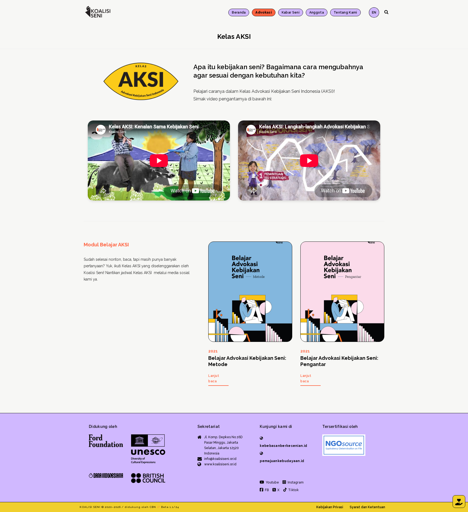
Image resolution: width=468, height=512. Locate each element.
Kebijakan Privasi (329, 507)
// (158, 506)
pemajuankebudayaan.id (282, 461)
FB (266, 490)
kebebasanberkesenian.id (283, 446)
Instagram (295, 482)
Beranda (239, 12)
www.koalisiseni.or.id (220, 464)
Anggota (316, 12)
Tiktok (293, 490)
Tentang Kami (345, 12)
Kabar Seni (291, 12)
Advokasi (263, 12)
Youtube (272, 482)
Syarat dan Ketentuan (367, 507)
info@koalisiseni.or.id (220, 459)
